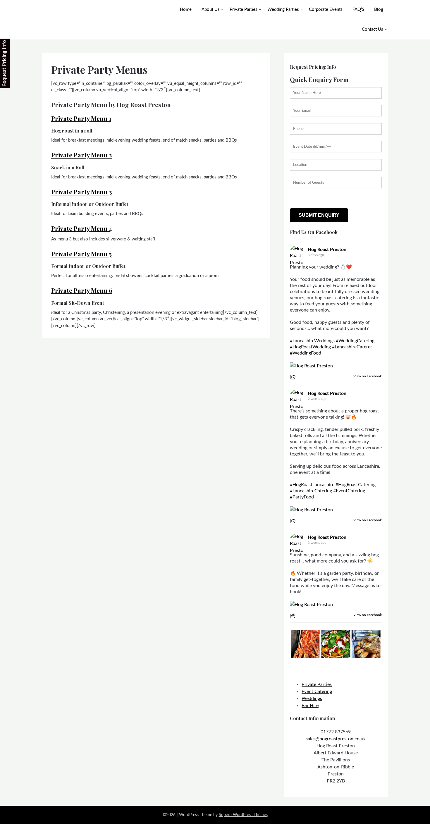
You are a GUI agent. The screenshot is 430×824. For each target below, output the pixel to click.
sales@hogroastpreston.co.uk (336, 739)
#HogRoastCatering (356, 484)
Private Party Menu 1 (81, 118)
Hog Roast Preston (327, 249)
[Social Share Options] (293, 377)
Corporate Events (326, 9)
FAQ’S (358, 9)
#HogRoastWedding (310, 347)
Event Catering (317, 691)
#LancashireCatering (311, 490)
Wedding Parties (283, 9)
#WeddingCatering (355, 340)
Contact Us (372, 29)
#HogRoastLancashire (312, 484)
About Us (211, 9)
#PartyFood (302, 497)
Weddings (312, 698)
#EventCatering (349, 490)
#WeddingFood (305, 353)
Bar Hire (310, 705)
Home (186, 9)
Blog (378, 9)
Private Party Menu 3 (81, 191)
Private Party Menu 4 (81, 228)
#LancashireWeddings (312, 340)
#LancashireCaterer (352, 347)
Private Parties (243, 9)
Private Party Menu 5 (81, 254)
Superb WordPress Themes (243, 815)
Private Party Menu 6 (81, 290)
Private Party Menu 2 (81, 155)
